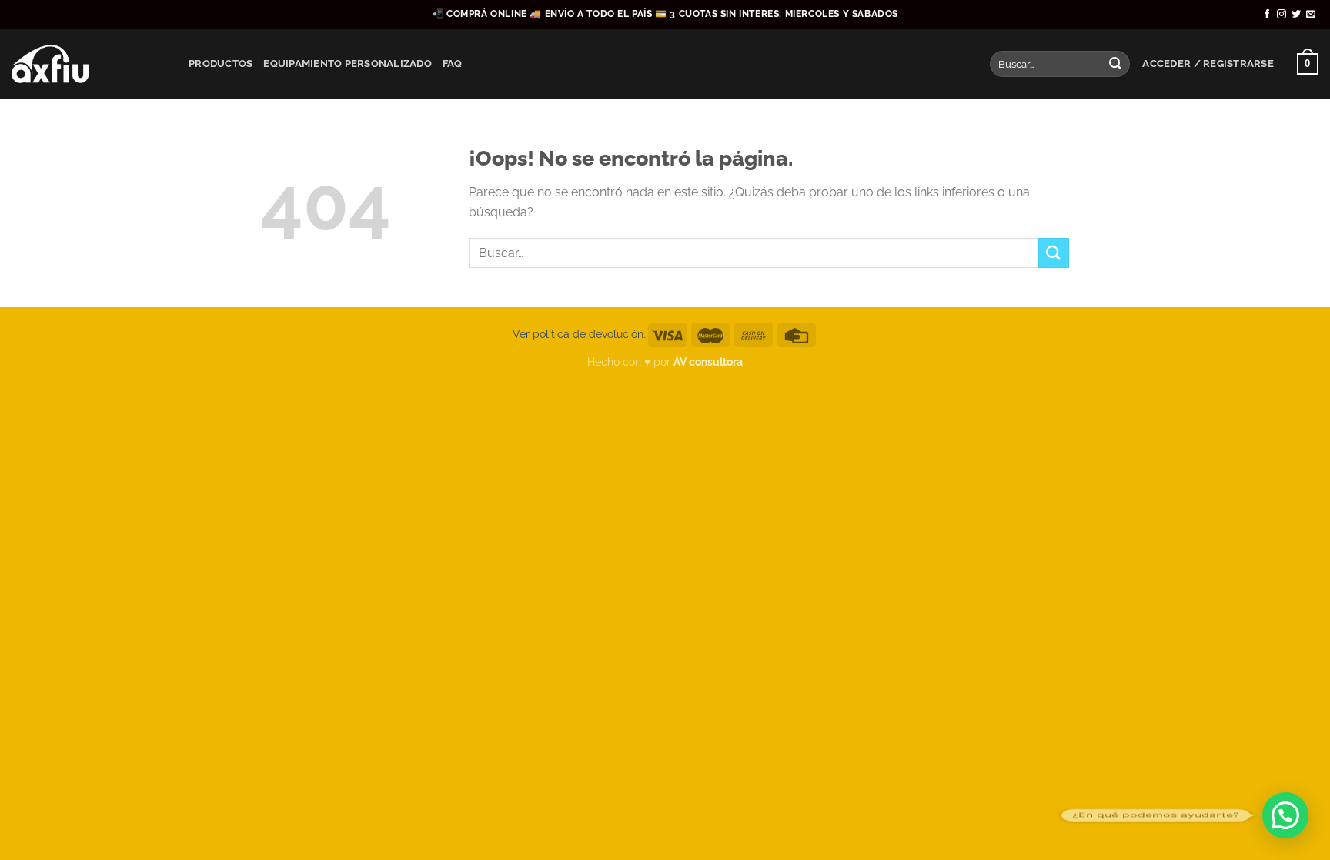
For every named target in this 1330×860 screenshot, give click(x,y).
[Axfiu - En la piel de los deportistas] (88, 64)
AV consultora (708, 361)
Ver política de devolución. (579, 333)
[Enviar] (1115, 64)
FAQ (453, 63)
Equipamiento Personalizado (347, 63)
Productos (220, 63)
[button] (1285, 815)
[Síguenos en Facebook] (1267, 14)
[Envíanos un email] (1310, 14)
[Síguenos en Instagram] (1281, 14)
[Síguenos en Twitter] (1296, 14)
